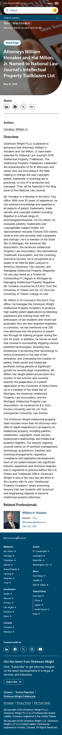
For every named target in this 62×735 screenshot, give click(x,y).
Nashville (37, 560)
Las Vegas (9, 607)
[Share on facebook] (15, 107)
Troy (35, 518)
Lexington (38, 555)
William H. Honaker (34, 513)
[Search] (7, 10)
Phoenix (8, 611)
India (35, 614)
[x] (23, 649)
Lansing (7, 573)
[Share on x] (23, 107)
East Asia (37, 596)
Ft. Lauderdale (40, 551)
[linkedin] (7, 649)
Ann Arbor (9, 551)
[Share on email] (32, 107)
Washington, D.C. (41, 564)
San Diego (38, 576)
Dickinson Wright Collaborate (20, 696)
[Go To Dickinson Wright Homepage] (15, 3)
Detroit (7, 564)
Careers (8, 692)
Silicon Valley (39, 585)
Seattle (36, 580)
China (37, 600)
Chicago (8, 555)
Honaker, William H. (16, 129)
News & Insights (21, 23)
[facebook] (15, 649)
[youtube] (40, 649)
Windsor (8, 632)
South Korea (40, 609)
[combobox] (31, 10)
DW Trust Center (42, 703)
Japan (37, 605)
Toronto (8, 627)
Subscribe (11, 682)
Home (7, 23)
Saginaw (8, 578)
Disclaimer (9, 703)
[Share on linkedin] (7, 107)
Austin (6, 593)
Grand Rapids (10, 569)
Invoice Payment (25, 692)
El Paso (7, 602)
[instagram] (32, 649)
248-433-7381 (29, 526)
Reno (6, 616)
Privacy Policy (24, 703)
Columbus (8, 560)
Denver (7, 598)
